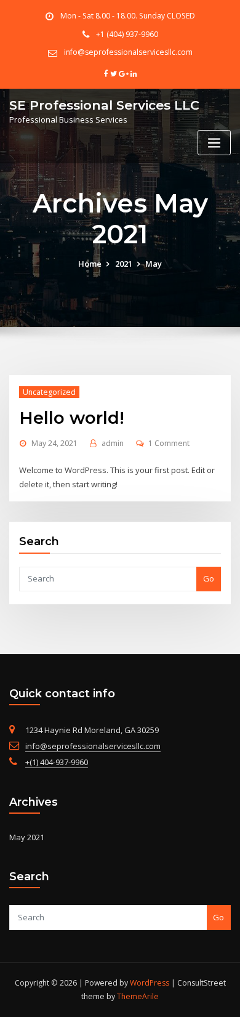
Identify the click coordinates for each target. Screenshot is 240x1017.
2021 (123, 263)
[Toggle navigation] (214, 142)
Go (208, 578)
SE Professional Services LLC (104, 105)
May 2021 (26, 837)
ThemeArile (138, 996)
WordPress (149, 983)
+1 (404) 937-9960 (127, 34)
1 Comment (169, 443)
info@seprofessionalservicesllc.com (128, 52)
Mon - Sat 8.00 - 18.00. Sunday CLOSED (127, 15)
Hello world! (71, 417)
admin (113, 443)
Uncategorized (49, 392)
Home (90, 263)
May (153, 263)
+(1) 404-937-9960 (56, 762)
